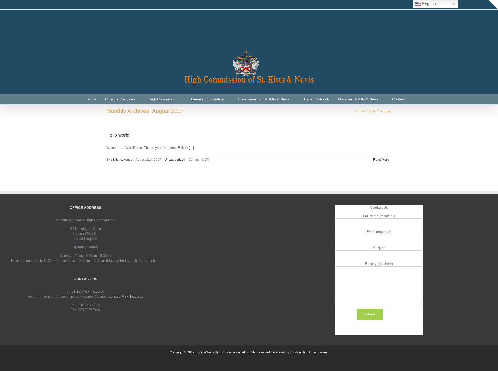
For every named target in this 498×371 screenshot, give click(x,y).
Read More (381, 159)
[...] (191, 148)
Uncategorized (174, 159)
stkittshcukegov (121, 159)
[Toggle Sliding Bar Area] (493, 4)
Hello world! (118, 135)
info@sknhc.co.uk (90, 291)
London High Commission (308, 352)
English (428, 4)
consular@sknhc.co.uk (126, 296)
